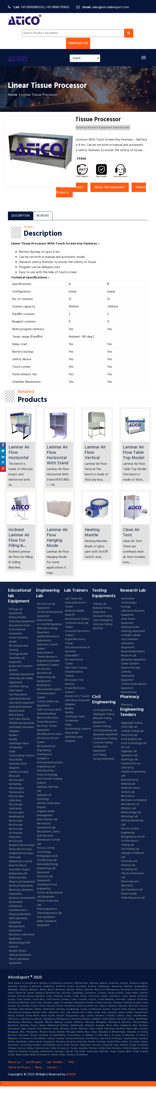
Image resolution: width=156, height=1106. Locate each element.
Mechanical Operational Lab (46, 826)
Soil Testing (99, 755)
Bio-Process (44, 669)
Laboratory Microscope (16, 802)
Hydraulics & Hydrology (44, 797)
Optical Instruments (20, 955)
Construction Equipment (100, 749)
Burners (13, 670)
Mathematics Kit (18, 874)
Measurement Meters (133, 652)
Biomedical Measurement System (49, 687)
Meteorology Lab (131, 812)
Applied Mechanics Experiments (48, 639)
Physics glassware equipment (19, 961)
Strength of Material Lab (132, 855)
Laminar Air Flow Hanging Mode (57, 537)
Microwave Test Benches (74, 682)
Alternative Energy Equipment (47, 630)
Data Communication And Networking (49, 712)
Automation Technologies (129, 601)
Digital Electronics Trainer (75, 641)
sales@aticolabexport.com (110, 7)
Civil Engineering (102, 710)
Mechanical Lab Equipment (46, 606)
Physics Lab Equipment (22, 882)
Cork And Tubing (18, 687)
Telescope (15, 857)
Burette (13, 739)
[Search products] (128, 33)
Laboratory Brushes (20, 699)
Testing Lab (99, 604)
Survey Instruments (103, 759)
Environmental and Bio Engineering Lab (50, 765)
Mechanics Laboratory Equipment (22, 937)
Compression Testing (105, 739)
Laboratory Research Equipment (133, 613)
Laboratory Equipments (127, 645)
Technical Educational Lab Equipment (49, 895)
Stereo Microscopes (20, 849)
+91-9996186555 (32, 7)
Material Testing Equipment (102, 610)
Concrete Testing (103, 743)
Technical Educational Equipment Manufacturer (49, 616)
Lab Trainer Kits (73, 599)
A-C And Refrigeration (49, 624)
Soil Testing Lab (130, 849)
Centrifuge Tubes (19, 744)
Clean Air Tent (131, 532)
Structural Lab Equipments (45, 879)
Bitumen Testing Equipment (102, 720)
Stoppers (14, 768)
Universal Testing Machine (102, 626)
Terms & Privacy (19, 1067)
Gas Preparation (18, 695)
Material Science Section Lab (130, 790)
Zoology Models (18, 654)
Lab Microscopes (19, 772)
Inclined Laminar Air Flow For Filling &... (19, 537)
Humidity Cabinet (131, 635)
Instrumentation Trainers (74, 674)
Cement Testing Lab (132, 731)
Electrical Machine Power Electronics (47, 720)
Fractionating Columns (22, 756)
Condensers (15, 748)
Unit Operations (46, 917)
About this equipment (109, 187)
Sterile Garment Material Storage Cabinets (130, 668)
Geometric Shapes (19, 870)
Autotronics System (48, 665)
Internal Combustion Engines (48, 805)
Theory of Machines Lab (132, 875)
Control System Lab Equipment (48, 704)
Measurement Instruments (17, 929)
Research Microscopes (22, 845)
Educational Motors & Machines (77, 650)
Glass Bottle (15, 760)
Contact (52, 1067)
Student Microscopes (21, 853)
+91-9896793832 (57, 7)
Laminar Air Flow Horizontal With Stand (57, 455)
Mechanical (127, 796)
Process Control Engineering (130, 831)
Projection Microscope (16, 839)
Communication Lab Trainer (76, 625)
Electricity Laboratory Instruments (21, 892)
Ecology (125, 607)
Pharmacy (126, 705)
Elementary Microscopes (16, 786)
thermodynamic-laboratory (130, 884)
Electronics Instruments (22, 898)
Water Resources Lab (133, 898)
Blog (38, 1067)
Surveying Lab (129, 869)
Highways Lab (129, 751)
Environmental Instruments (17, 632)
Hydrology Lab (129, 760)
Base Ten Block (17, 866)
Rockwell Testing (102, 616)
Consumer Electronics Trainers (77, 633)
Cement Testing (102, 726)
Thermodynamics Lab (49, 913)
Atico (71, 1074)
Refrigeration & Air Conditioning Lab (47, 858)
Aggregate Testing (103, 714)
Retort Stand (16, 715)
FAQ (71, 1062)
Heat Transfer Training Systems (49, 781)
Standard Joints (18, 764)
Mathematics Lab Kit (20, 861)
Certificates (33, 1062)
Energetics (43, 759)
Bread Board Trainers (77, 619)
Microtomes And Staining (18, 648)
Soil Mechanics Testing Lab (129, 843)
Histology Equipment (133, 631)
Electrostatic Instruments (16, 904)
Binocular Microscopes (16, 778)
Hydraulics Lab (129, 756)
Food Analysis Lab (131, 739)
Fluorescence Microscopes (16, 794)
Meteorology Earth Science (19, 945)
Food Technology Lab (133, 743)
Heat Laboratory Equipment (18, 920)
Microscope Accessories (16, 831)
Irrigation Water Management (46, 813)
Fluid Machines (45, 771)
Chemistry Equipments (21, 674)
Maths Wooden (18, 878)
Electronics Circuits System (47, 740)
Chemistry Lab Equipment (17, 660)
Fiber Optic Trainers (76, 668)
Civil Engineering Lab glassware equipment (105, 733)
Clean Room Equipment (128, 621)
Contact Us (78, 43)
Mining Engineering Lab (132, 823)
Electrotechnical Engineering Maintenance (46, 750)
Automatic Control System (47, 647)
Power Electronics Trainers (75, 690)
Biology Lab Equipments (16, 611)
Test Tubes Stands (19, 719)
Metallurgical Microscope (16, 819)
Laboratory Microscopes (16, 811)
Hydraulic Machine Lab (47, 789)
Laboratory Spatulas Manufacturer (20, 709)
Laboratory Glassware (21, 727)
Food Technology (47, 775)
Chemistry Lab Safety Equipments (21, 680)
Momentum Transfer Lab (48, 842)
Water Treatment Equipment (46, 923)
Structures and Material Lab (129, 863)
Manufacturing (129, 780)
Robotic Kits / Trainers (77, 696)
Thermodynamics (47, 909)
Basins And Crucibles (20, 666)
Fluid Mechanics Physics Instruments (20, 912)
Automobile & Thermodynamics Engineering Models (48, 657)
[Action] (2, 445)
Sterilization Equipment (127, 678)
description (20, 215)
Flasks (12, 752)
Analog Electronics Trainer (75, 605)
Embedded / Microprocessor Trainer (74, 660)
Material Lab (128, 784)
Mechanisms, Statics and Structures (48, 834)
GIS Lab (125, 747)
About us (14, 1062)
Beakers (13, 735)
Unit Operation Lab (132, 890)
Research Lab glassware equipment (133, 658)
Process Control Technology (46, 850)
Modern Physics (18, 951)
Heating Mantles (130, 627)
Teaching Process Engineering (47, 887)
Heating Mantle (92, 532)
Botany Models (17, 617)
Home (12, 95)
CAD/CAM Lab (129, 727)
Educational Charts (19, 626)
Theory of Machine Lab (48, 903)
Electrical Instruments (21, 886)
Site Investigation (103, 620)
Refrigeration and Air (133, 837)
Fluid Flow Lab (129, 735)
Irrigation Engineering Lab (133, 774)
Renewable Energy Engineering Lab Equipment (47, 868)
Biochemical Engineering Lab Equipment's (46, 677)
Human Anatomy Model (18, 640)
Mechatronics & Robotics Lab (130, 806)
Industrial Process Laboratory (131, 766)
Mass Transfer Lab (47, 820)
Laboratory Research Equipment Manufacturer (101, 127)
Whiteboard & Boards (21, 723)
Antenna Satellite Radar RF (74, 613)
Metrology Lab (129, 817)
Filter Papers (16, 691)
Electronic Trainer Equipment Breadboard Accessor (49, 730)
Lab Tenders (55, 1062)
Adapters (14, 731)
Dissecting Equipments (22, 622)
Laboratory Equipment (22, 703)
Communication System (46, 696)
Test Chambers (129, 639)
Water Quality (129, 894)
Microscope (16, 825)
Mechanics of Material (134, 800)
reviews (43, 215)
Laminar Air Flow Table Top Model (133, 452)
